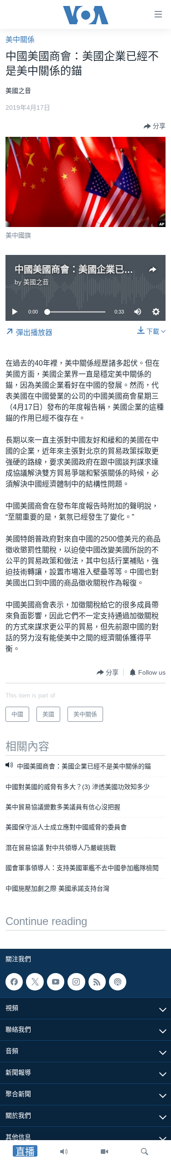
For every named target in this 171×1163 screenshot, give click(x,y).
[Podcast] (117, 981)
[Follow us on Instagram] (76, 981)
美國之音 (36, 282)
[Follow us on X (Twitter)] (34, 981)
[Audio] (64, 1151)
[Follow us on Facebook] (14, 981)
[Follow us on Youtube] (55, 981)
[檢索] (144, 1151)
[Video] (104, 1151)
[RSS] (97, 981)
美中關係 (20, 39)
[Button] (155, 126)
